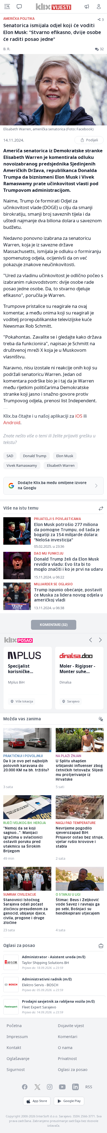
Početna (14, 1025)
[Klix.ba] (53, 6)
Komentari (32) (53, 624)
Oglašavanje (18, 1058)
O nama (65, 1047)
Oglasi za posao (73, 1069)
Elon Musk (64, 455)
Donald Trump (34, 455)
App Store (40, 1101)
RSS (88, 1086)
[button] (90, 640)
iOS (78, 416)
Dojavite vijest (71, 1025)
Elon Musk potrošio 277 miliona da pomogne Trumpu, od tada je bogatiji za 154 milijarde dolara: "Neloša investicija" (67, 532)
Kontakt (14, 1047)
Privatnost (67, 1058)
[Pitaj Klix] (19, 7)
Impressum (17, 1036)
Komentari (67, 1036)
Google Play (72, 1101)
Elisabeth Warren (61, 465)
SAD (10, 455)
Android (11, 422)
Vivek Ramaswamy (22, 465)
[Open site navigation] (7, 7)
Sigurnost (16, 1069)
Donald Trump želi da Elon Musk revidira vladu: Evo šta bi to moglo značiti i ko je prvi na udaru (68, 565)
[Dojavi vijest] (87, 7)
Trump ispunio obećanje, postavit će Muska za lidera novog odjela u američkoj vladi (68, 595)
